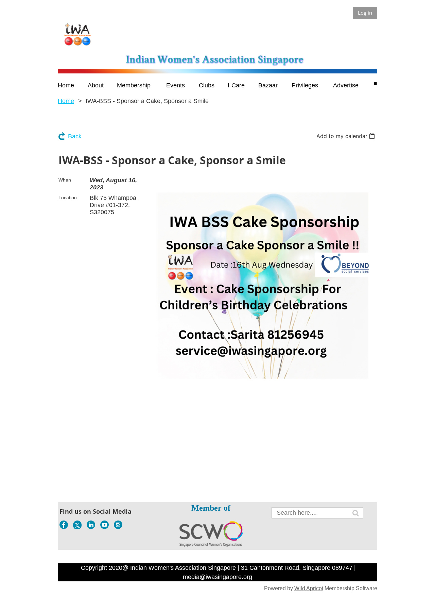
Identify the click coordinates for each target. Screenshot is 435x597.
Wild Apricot (308, 588)
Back (75, 136)
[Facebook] (63, 525)
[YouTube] (104, 525)
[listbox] (346, 136)
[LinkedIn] (91, 525)
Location (67, 197)
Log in (365, 12)
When (64, 180)
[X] (77, 525)
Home (66, 101)
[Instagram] (118, 525)
